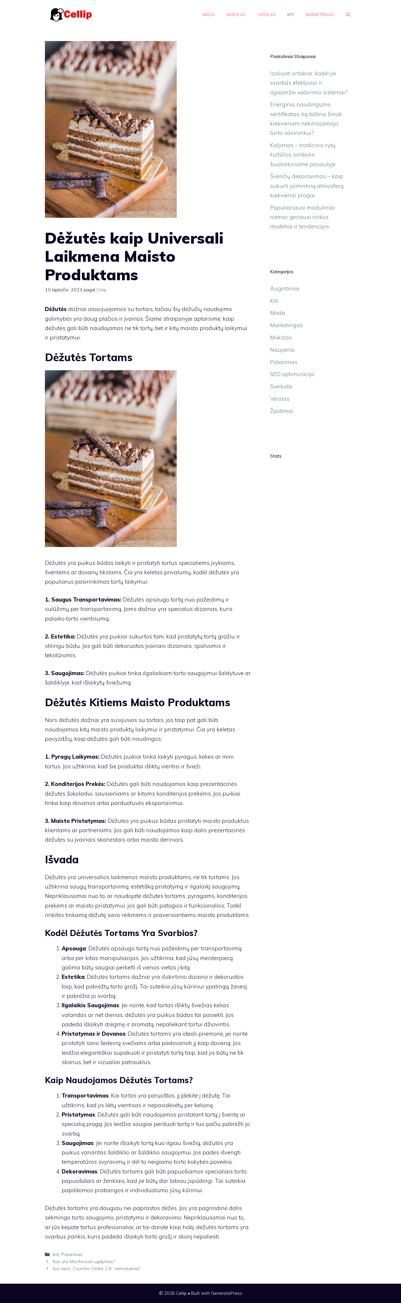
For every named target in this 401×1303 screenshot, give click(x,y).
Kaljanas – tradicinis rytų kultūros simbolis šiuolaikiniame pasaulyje (303, 155)
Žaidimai (281, 410)
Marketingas (320, 14)
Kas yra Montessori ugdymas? (84, 1261)
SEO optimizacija (292, 374)
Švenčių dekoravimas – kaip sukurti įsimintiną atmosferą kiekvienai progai (306, 186)
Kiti (290, 14)
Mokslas (236, 14)
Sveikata (281, 386)
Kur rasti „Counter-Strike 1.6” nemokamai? (96, 1268)
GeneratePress (226, 1293)
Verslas (266, 14)
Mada (209, 14)
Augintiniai (284, 288)
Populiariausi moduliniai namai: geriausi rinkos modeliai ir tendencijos (302, 217)
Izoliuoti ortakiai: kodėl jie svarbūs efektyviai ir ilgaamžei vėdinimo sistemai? (309, 83)
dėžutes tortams (164, 895)
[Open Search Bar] (348, 14)
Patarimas (71, 1254)
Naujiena (282, 349)
